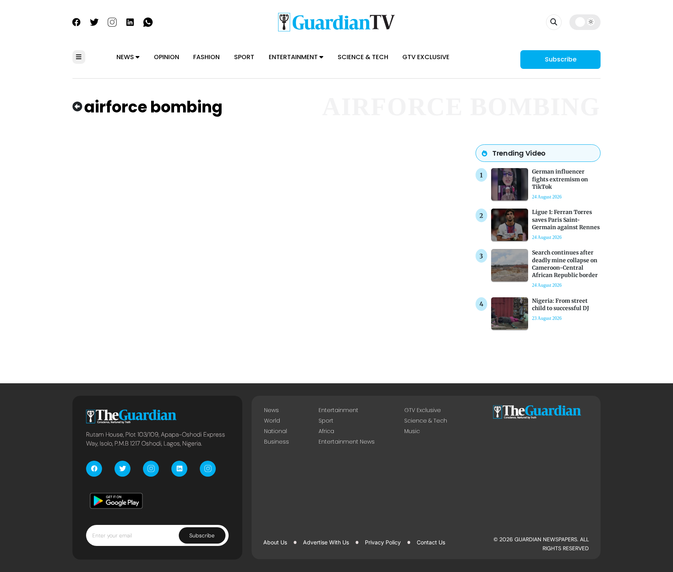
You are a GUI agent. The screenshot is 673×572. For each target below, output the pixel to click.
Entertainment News (347, 442)
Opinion (166, 57)
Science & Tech (363, 57)
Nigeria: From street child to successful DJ (560, 304)
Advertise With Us (326, 542)
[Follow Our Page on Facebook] (76, 21)
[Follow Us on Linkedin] (130, 21)
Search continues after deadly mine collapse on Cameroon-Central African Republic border (565, 264)
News (126, 57)
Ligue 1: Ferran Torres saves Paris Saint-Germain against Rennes (566, 219)
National (275, 431)
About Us (275, 542)
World (272, 421)
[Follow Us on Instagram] (112, 21)
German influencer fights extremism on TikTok (560, 179)
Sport (244, 57)
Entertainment (294, 57)
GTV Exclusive (425, 57)
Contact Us (431, 542)
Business (276, 442)
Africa (326, 431)
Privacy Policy (383, 542)
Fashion (206, 57)
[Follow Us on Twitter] (94, 21)
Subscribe (560, 59)
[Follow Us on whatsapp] (148, 21)
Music (412, 431)
